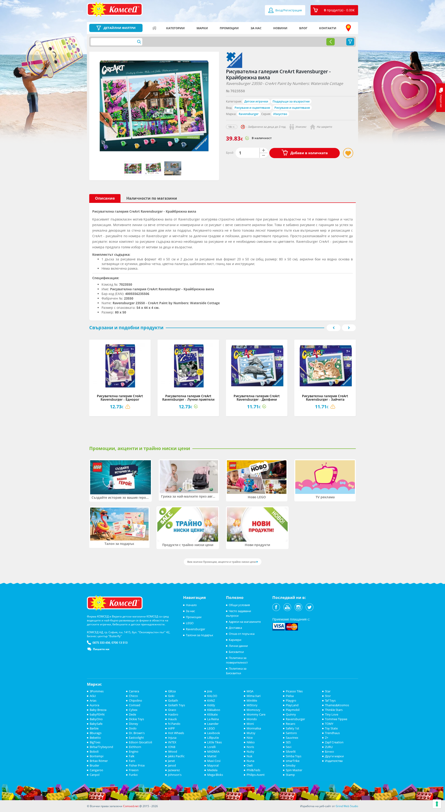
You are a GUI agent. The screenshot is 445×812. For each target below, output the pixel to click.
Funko (133, 775)
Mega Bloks (215, 775)
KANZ (211, 700)
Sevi (288, 747)
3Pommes (97, 691)
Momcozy (253, 710)
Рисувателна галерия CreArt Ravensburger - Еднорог (120, 398)
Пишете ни (101, 649)
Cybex (133, 710)
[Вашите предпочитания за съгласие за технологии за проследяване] (436, 803)
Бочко (329, 751)
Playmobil (292, 710)
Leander (213, 724)
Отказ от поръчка (241, 634)
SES (288, 742)
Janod (172, 765)
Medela (212, 770)
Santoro (291, 733)
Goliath (173, 700)
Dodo (133, 728)
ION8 (171, 747)
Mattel (211, 756)
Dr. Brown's (137, 733)
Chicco (133, 696)
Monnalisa (254, 728)
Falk (131, 756)
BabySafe (96, 724)
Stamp (290, 775)
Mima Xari (254, 696)
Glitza (172, 691)
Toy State (331, 728)
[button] (334, 10)
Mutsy (251, 733)
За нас (256, 28)
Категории (175, 28)
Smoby (291, 765)
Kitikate (212, 714)
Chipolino (135, 700)
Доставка (235, 628)
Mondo (252, 719)
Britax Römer (99, 761)
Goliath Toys (176, 705)
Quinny (291, 714)
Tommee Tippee (336, 719)
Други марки (334, 756)
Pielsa (290, 696)
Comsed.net (131, 806)
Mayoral (213, 765)
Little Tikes (214, 742)
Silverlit (291, 751)
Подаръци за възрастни (291, 101)
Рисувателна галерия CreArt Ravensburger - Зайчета (325, 398)
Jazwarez (174, 770)
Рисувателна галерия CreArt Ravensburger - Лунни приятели (188, 398)
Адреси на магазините (348, 28)
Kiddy (211, 705)
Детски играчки (256, 101)
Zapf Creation (334, 742)
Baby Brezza (98, 710)
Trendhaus (332, 733)
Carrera (134, 691)
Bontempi (96, 756)
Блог (303, 28)
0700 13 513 (119, 642)
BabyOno (96, 719)
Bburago (96, 733)
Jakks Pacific (176, 756)
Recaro (290, 724)
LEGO (190, 623)
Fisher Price (137, 765)
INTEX (172, 742)
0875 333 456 (101, 642)
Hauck (172, 719)
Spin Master (294, 770)
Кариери (235, 640)
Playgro (291, 700)
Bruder (94, 765)
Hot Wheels (176, 733)
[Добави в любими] (348, 153)
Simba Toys (293, 756)
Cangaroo (96, 770)
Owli (250, 765)
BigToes (95, 742)
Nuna (250, 761)
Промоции (229, 28)
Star (328, 691)
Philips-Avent (256, 775)
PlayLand (292, 705)
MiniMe (252, 700)
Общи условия (239, 605)
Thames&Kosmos (337, 705)
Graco (172, 710)
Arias (93, 700)
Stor (328, 696)
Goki (171, 696)
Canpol (94, 775)
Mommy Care (256, 714)
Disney (133, 724)
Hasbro (173, 714)
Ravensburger (249, 114)
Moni (250, 724)
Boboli (94, 751)
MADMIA (213, 751)
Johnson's (174, 775)
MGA (250, 691)
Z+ (326, 737)
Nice (250, 737)
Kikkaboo (213, 710)
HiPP (171, 728)
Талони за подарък (199, 635)
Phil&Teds (253, 770)
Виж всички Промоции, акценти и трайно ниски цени (221, 561)
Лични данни (238, 646)
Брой (229, 152)
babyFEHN (97, 714)
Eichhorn (135, 747)
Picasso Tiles (294, 691)
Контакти (327, 28)
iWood (172, 751)
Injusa (172, 737)
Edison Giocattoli (140, 742)
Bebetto (95, 737)
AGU (93, 696)
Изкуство (280, 114)
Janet (171, 761)
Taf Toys (330, 700)
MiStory (252, 705)
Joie (209, 691)
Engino (133, 751)
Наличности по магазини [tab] (151, 198)
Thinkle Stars (334, 710)
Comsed (134, 705)
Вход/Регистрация (288, 10)
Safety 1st (292, 728)
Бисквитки (236, 652)
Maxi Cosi (213, 761)
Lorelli (211, 747)
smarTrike (292, 761)
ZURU (329, 747)
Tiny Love (331, 714)
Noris (250, 747)
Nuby (250, 751)
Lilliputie (213, 737)
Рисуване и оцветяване (252, 107)
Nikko (251, 742)
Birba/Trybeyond (101, 747)
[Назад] (330, 41)
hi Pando (174, 724)
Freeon (134, 770)
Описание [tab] (105, 198)
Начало (154, 28)
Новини (280, 28)
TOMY (329, 724)
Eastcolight (136, 737)
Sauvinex (292, 737)
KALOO (212, 696)
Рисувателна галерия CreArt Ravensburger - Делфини (257, 398)
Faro (132, 761)
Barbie (94, 728)
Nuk (249, 756)
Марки (202, 28)
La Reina (213, 719)
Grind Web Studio (347, 806)
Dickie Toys (136, 719)
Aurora (94, 705)
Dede (132, 714)
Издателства (334, 761)
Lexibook (213, 733)
